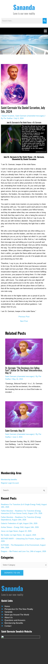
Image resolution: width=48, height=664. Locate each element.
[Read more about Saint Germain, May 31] (24, 414)
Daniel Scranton (8, 116)
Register (4, 483)
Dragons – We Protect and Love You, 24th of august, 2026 (23, 551)
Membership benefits (9, 480)
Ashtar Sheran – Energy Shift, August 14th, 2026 (20, 527)
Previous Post (24, 317)
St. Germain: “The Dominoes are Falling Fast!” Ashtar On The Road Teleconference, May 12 (23, 370)
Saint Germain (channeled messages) (29, 116)
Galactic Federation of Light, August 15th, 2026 (19, 523)
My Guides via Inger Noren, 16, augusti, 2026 (18, 535)
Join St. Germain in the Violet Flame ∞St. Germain (24, 122)
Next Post (24, 321)
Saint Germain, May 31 (15, 430)
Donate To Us (12, 573)
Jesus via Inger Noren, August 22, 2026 (16, 531)
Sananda (24, 7)
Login (10, 483)
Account (15, 483)
